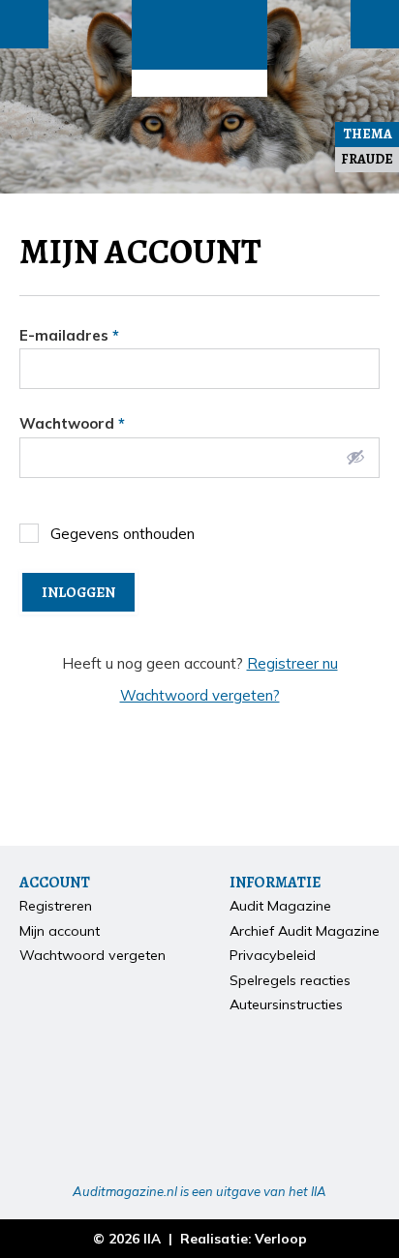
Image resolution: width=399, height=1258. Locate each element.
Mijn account (59, 931)
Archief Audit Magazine (305, 931)
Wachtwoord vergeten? (200, 695)
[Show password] (355, 456)
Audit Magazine (199, 35)
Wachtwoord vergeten (92, 955)
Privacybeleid (273, 955)
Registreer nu (292, 663)
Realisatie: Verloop (243, 1238)
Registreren (55, 905)
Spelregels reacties (290, 980)
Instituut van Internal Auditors (199, 83)
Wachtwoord (72, 423)
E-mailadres (69, 335)
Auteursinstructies (286, 1004)
